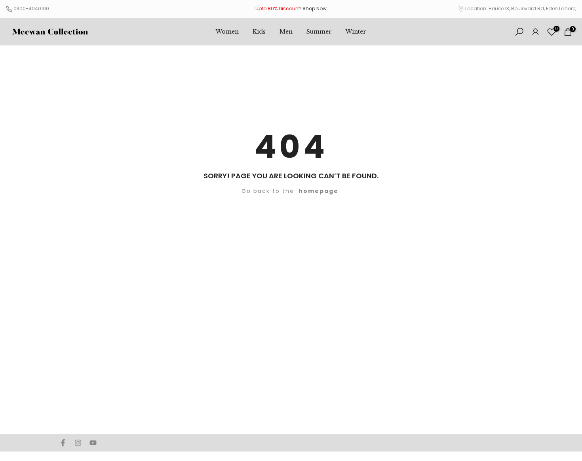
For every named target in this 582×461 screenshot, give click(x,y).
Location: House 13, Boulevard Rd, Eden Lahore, (520, 8)
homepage (319, 191)
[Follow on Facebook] (63, 443)
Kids (259, 31)
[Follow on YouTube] (93, 443)
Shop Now (314, 8)
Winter (356, 31)
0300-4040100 (31, 8)
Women (227, 31)
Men (286, 31)
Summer (319, 31)
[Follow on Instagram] (78, 443)
